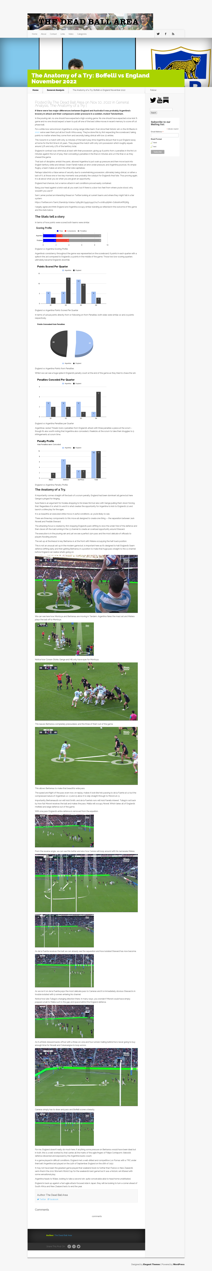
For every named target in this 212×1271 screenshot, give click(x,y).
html (155, 143)
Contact (53, 34)
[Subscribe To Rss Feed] (173, 34)
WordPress (179, 1264)
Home (34, 34)
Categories (82, 34)
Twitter (42, 1199)
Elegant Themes (151, 1264)
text (154, 146)
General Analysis (55, 90)
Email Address (157, 132)
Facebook (53, 1199)
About (43, 34)
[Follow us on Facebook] (165, 34)
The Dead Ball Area (68, 102)
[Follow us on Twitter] (158, 34)
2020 (37, 132)
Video (71, 34)
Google (69, 1247)
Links (62, 34)
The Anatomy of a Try (67, 105)
